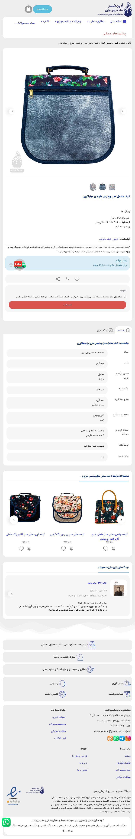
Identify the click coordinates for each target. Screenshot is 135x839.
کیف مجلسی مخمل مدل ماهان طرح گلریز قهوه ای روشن (109, 537)
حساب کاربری (59, 728)
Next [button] (14, 519)
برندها (128, 767)
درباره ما (83, 774)
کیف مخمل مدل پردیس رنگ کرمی (67, 535)
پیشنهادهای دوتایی (114, 33)
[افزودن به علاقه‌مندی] (77, 279)
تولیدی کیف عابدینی (108, 239)
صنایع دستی (96, 21)
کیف (123, 43)
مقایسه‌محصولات (57, 735)
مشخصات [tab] (121, 330)
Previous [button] (121, 519)
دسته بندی (116, 21)
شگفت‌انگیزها (124, 774)
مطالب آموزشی (58, 742)
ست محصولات (26, 23)
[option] (109, 520)
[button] (11, 111)
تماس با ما (82, 781)
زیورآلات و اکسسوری (69, 21)
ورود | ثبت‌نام (42, 9)
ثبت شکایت (60, 749)
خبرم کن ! (67, 305)
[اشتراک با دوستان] (58, 279)
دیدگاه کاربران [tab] (103, 330)
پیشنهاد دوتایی (123, 788)
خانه (129, 43)
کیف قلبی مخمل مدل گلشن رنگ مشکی (25, 535)
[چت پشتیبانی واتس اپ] (6, 822)
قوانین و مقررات (79, 767)
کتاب (45, 21)
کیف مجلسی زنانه (109, 43)
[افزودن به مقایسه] (67, 279)
